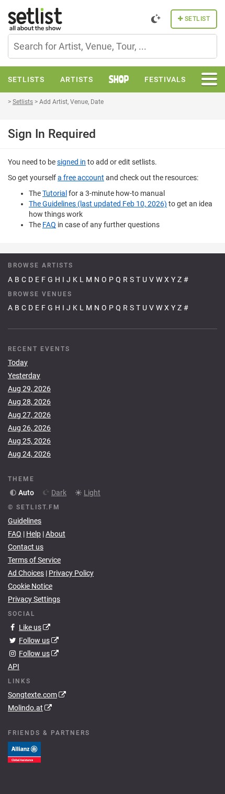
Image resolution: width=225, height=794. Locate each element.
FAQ (49, 224)
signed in (71, 162)
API (13, 666)
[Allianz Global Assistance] (24, 751)
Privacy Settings (34, 599)
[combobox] (112, 46)
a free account (81, 177)
